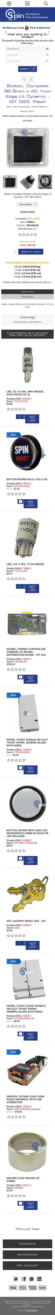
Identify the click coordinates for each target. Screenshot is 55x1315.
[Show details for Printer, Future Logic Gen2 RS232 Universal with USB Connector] (27, 1070)
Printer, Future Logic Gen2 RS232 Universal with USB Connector (25, 1099)
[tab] (27, 291)
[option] (27, 27)
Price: (23, 245)
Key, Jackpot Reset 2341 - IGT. (26, 921)
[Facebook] (23, 1279)
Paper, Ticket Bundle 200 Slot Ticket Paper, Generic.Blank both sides (27, 742)
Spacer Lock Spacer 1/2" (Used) (23, 1179)
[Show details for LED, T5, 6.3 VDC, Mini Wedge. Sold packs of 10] (27, 365)
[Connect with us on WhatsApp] (31, 1279)
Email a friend (27, 212)
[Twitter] (15, 1279)
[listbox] (28, 48)
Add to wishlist (25, 204)
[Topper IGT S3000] (24, 79)
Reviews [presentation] (27, 297)
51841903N (34, 322)
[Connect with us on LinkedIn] (39, 1279)
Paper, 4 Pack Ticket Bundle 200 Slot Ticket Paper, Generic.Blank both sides (26, 1009)
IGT (35, 229)
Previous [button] (6, 32)
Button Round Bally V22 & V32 (27, 479)
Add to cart (30, 251)
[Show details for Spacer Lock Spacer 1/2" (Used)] (27, 1151)
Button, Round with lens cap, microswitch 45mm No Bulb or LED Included (27, 833)
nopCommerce (32, 1310)
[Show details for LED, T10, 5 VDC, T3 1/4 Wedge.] (27, 537)
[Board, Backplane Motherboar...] (31, 79)
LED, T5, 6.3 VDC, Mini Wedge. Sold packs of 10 (25, 393)
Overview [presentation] (27, 292)
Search (24, 69)
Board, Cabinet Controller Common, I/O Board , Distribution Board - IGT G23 (26, 652)
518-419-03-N (19, 322)
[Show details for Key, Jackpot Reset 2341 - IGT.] (27, 894)
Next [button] (48, 32)
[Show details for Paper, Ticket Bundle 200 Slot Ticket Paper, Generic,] (27, 713)
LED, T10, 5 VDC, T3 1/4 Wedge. (26, 564)
